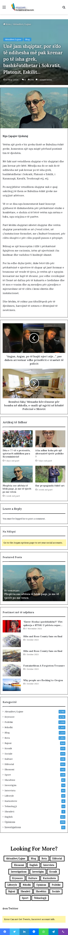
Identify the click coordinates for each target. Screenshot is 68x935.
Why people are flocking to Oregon (43, 680)
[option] (34, 583)
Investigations (13, 827)
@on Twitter (10, 908)
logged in (20, 518)
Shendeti (9, 811)
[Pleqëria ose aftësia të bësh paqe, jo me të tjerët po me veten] (18, 474)
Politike (9, 722)
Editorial (9, 764)
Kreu (8, 24)
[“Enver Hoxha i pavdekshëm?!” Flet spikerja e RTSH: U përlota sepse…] (12, 626)
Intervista (10, 790)
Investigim (10, 785)
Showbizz (10, 780)
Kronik (8, 748)
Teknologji (11, 806)
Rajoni (8, 743)
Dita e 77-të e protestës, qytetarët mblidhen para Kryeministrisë (16, 453)
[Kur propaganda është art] (50, 474)
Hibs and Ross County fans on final (42, 636)
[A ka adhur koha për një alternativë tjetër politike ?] (50, 438)
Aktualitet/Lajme (22, 24)
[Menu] (4, 8)
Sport (8, 774)
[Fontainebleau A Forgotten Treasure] (12, 670)
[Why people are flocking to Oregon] (12, 685)
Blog (27, 39)
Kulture (9, 759)
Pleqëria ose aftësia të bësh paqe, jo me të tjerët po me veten (17, 488)
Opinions (10, 822)
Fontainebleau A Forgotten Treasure (44, 665)
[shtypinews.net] (21, 7)
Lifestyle (9, 795)
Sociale (8, 753)
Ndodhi (9, 727)
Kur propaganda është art (50, 485)
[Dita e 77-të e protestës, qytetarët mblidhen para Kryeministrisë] (18, 438)
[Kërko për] (64, 8)
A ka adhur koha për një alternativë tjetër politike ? (49, 453)
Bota (7, 738)
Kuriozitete (11, 801)
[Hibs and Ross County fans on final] (12, 641)
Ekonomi (9, 769)
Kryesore (10, 716)
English (9, 816)
